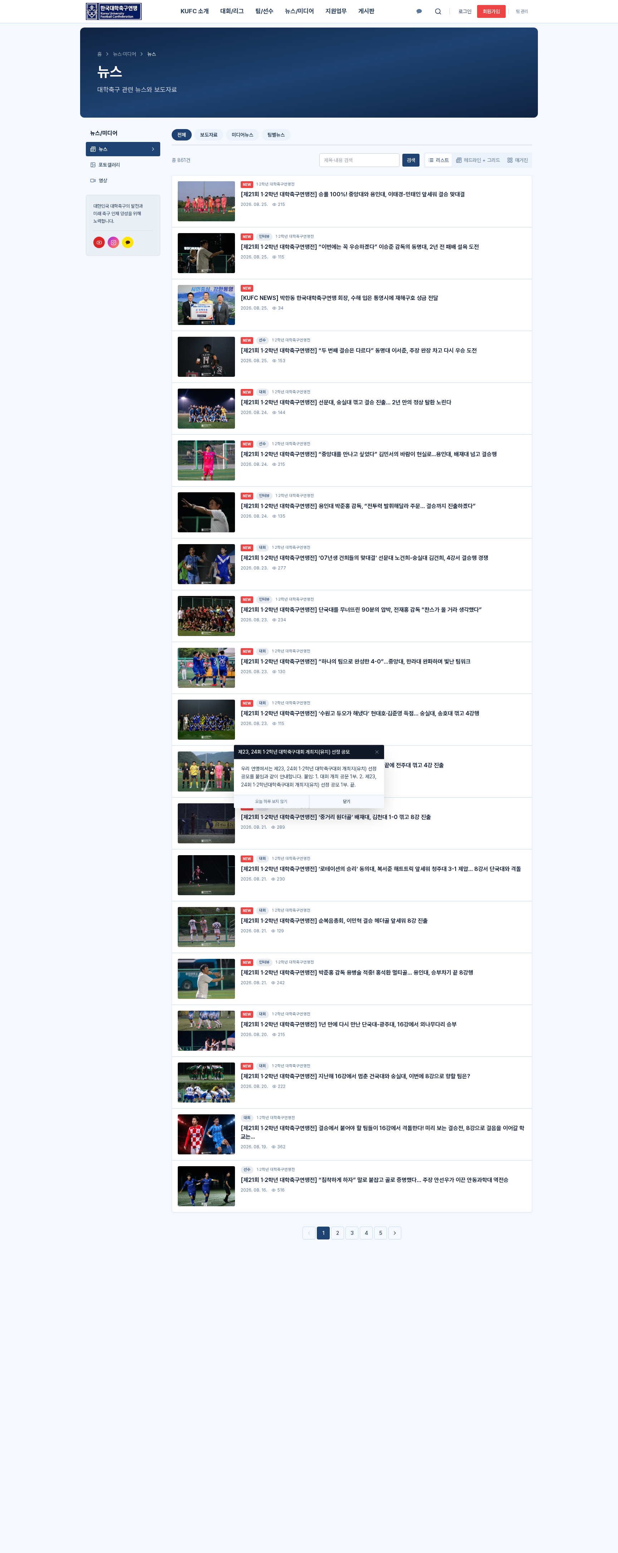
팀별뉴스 (276, 135)
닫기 (346, 801)
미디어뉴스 (242, 135)
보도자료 (208, 135)
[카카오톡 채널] (419, 11)
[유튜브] (99, 242)
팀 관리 (522, 11)
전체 (181, 135)
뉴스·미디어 (124, 54)
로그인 (464, 11)
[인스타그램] (113, 242)
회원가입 (491, 11)
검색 (411, 160)
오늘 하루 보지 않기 (271, 801)
